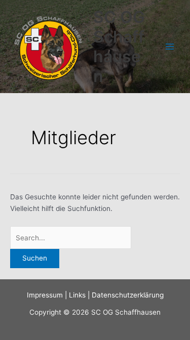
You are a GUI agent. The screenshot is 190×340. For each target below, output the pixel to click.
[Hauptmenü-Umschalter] (170, 46)
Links (77, 295)
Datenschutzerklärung (128, 295)
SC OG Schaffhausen (119, 47)
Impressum (45, 295)
